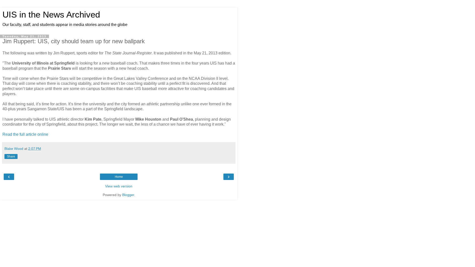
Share (11, 156)
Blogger (128, 195)
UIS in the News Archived (51, 14)
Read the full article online (25, 134)
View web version (118, 186)
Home (119, 176)
